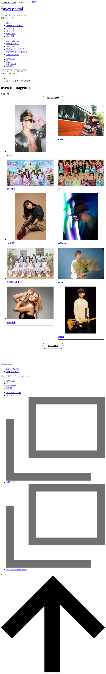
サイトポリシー (13, 46)
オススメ (10, 23)
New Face (10, 34)
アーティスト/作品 (14, 26)
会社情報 (10, 36)
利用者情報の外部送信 (16, 52)
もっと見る (53, 346)
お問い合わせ (12, 54)
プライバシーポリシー (16, 49)
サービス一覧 (12, 44)
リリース (10, 31)
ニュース (10, 28)
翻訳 (34, 2)
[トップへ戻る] (53, 672)
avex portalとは (12, 41)
